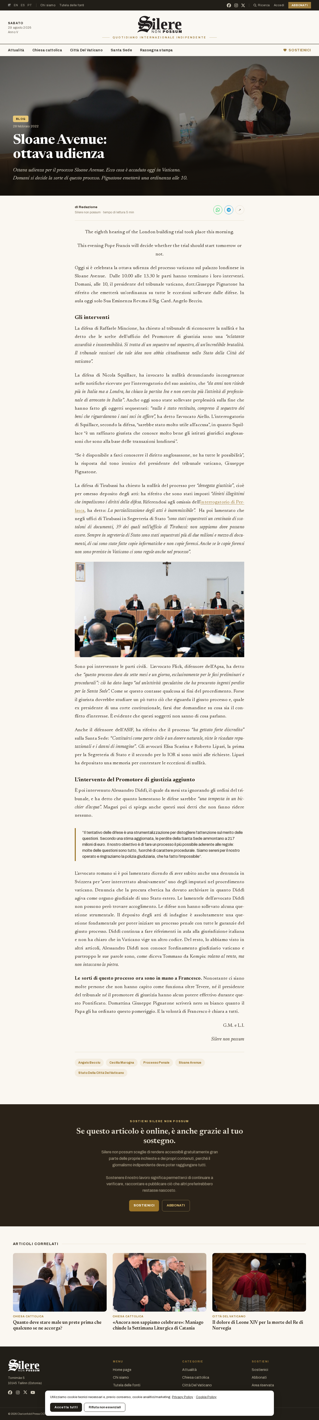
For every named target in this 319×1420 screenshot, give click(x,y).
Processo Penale (156, 1062)
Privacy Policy (182, 1397)
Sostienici (260, 1370)
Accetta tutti (66, 1407)
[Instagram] (236, 5)
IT (9, 5)
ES (23, 5)
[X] (243, 5)
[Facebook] (229, 5)
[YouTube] (33, 1392)
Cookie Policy (206, 1397)
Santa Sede (121, 50)
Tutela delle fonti (71, 5)
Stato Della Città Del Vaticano (101, 1073)
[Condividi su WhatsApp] (217, 209)
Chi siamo (47, 5)
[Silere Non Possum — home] (159, 24)
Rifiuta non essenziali (105, 1407)
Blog (20, 118)
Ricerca (264, 5)
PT (29, 5)
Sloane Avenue (190, 1062)
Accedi (279, 5)
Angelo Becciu (89, 1062)
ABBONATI (300, 5)
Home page (122, 1370)
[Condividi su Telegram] (228, 209)
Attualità (16, 50)
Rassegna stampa (156, 50)
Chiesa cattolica (47, 50)
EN (16, 5)
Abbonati (259, 1377)
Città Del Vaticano (86, 50)
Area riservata (263, 1385)
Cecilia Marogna (121, 1062)
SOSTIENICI (300, 50)
